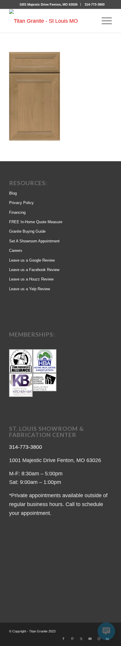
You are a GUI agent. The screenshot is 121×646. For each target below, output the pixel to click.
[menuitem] (48, 4)
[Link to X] (81, 638)
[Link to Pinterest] (72, 638)
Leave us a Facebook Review (34, 269)
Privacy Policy (21, 202)
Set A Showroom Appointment (34, 241)
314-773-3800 (95, 4)
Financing (17, 212)
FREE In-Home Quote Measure (35, 222)
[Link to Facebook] (63, 638)
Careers (15, 250)
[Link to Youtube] (89, 638)
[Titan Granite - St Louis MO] (50, 21)
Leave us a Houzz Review (31, 279)
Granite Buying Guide (27, 231)
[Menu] (104, 21)
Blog (13, 193)
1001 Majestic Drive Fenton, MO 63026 (48, 4)
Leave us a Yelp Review (29, 289)
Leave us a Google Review (32, 260)
